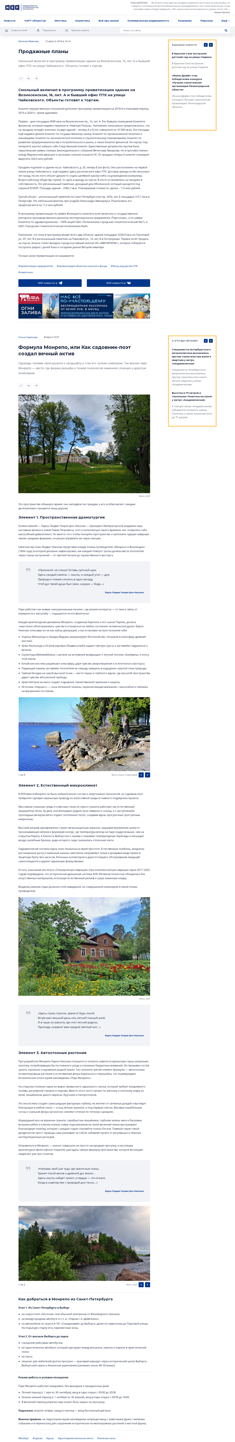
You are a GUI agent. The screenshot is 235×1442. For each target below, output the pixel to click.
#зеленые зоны (106, 1438)
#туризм (38, 1438)
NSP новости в (47, 282)
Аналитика (82, 20)
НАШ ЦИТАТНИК (139, 2)
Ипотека (60, 20)
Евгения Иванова (28, 41)
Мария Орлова (222, 12)
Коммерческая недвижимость (148, 20)
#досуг (50, 1438)
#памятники (25, 272)
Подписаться (49, 30)
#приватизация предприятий (35, 266)
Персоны (206, 20)
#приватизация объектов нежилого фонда (82, 266)
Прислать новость (80, 30)
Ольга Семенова (28, 337)
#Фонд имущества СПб (124, 266)
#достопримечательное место (75, 1438)
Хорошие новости (184, 44)
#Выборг (23, 1438)
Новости (10, 20)
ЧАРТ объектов (35, 20)
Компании (185, 20)
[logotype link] (22, 7)
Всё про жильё (109, 20)
